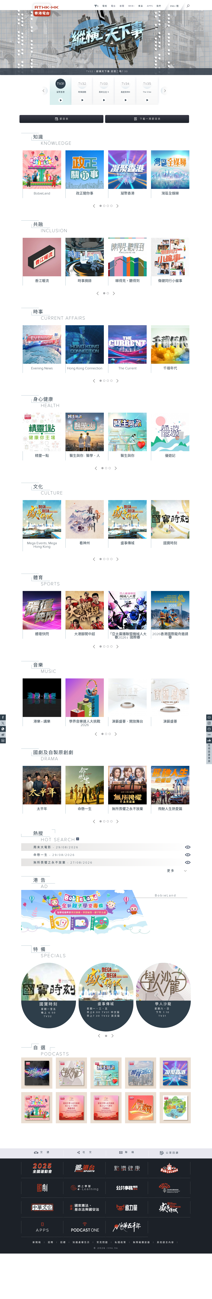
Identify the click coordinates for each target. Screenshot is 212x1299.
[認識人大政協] (140, 1107)
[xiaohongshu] (209, 735)
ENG (172, 6)
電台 (112, 7)
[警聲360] (140, 1073)
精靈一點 (42, 456)
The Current (127, 368)
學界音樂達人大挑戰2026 (84, 723)
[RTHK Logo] (44, 8)
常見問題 (103, 1242)
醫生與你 (127, 456)
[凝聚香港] (175, 1073)
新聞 (121, 7)
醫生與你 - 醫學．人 (85, 456)
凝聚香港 (61, 92)
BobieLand (42, 193)
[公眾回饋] (161, 1153)
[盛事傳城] (106, 981)
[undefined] (96, 6)
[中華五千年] (127, 1227)
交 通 (45, 1152)
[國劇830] (42, 1188)
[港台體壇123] (37, 1073)
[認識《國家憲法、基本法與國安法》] (84, 1207)
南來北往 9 (104, 92)
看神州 (84, 543)
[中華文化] (42, 1207)
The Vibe (147, 92)
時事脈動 (82, 92)
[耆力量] (127, 1207)
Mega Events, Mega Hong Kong (42, 545)
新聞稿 (38, 1242)
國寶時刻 (170, 543)
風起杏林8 (125, 92)
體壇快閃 (42, 634)
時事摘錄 (85, 281)
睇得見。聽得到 (127, 281)
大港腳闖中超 (84, 634)
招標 (63, 1242)
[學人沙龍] (163, 981)
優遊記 (170, 456)
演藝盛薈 (170, 722)
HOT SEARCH (58, 839)
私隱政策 (121, 1242)
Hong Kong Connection (84, 368)
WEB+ (130, 7)
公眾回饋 (172, 1153)
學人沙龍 (163, 1004)
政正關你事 (84, 193)
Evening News (42, 368)
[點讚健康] (127, 1168)
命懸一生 (85, 809)
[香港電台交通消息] (36, 1152)
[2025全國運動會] (42, 1168)
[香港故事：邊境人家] (175, 1107)
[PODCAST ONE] (84, 1227)
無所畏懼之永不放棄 (127, 809)
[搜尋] (188, 5)
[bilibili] (209, 729)
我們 (157, 7)
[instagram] (209, 723)
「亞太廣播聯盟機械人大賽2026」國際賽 (127, 636)
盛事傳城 (127, 543)
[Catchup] (77, 838)
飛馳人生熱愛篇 (170, 809)
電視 (103, 7)
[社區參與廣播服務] (169, 1188)
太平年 (42, 809)
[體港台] (84, 1168)
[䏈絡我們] (120, 1152)
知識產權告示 (82, 1242)
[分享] (78, 1152)
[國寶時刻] (48, 981)
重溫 (139, 7)
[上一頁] (43, 90)
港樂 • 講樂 (41, 722)
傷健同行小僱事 (170, 281)
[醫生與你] (106, 1073)
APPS (149, 7)
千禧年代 (170, 368)
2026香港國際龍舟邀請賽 (170, 636)
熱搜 (38, 833)
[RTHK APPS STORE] (42, 1227)
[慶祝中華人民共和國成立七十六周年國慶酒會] (71, 1107)
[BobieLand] (106, 914)
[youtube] (209, 717)
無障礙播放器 (142, 1242)
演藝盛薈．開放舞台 (127, 722)
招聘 (51, 1242)
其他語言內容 (166, 1242)
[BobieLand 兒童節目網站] (169, 1168)
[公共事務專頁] (127, 1188)
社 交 (87, 1152)
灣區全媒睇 (170, 193)
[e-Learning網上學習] (84, 1188)
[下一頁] (165, 90)
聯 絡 (130, 1152)
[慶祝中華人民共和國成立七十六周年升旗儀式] (106, 1107)
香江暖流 (42, 281)
